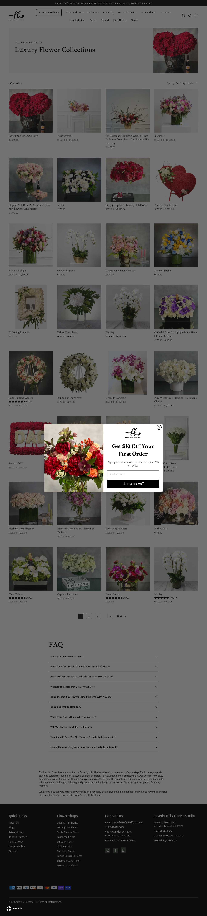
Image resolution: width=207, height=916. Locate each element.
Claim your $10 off (133, 483)
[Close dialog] (159, 427)
